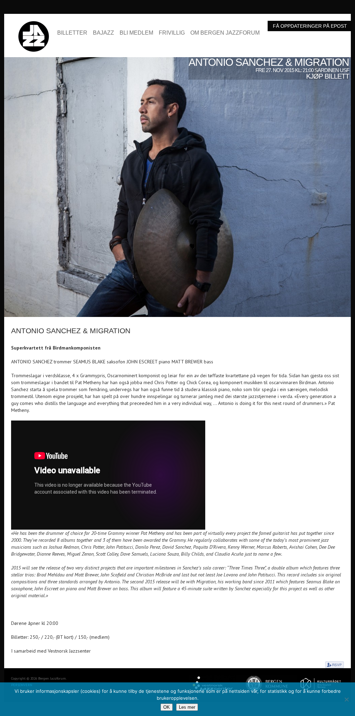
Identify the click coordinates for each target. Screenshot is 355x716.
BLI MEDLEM (136, 32)
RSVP (334, 664)
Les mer (187, 707)
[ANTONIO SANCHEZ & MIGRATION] (177, 61)
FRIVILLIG (172, 32)
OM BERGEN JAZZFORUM (225, 32)
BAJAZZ (103, 32)
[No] (346, 699)
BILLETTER (72, 32)
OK (166, 707)
